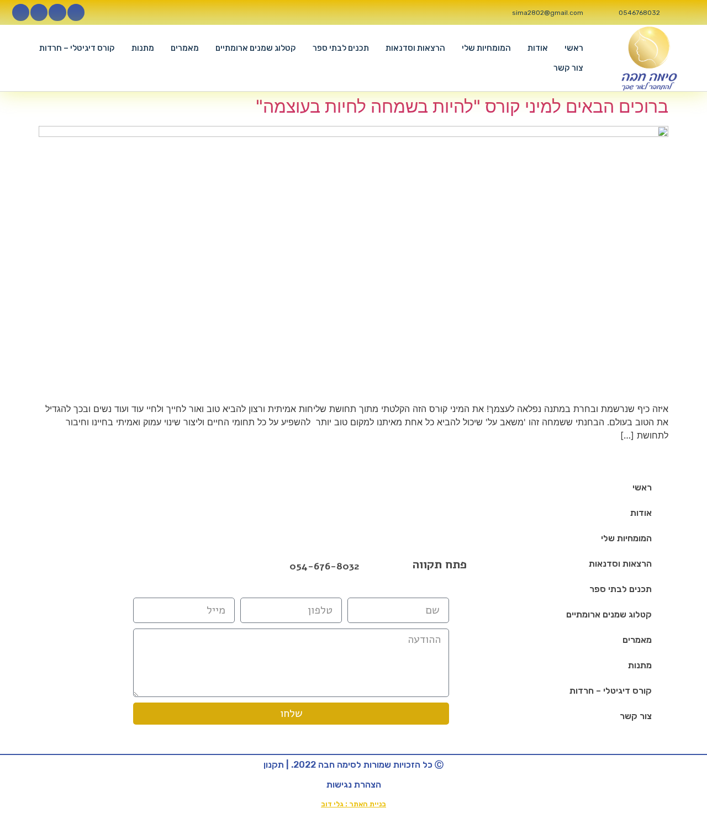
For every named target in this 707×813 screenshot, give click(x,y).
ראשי (573, 48)
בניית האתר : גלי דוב (353, 804)
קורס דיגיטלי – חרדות (77, 48)
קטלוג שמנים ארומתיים (255, 48)
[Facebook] (169, 566)
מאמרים (185, 48)
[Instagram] (57, 12)
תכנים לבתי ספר (341, 48)
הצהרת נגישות (353, 784)
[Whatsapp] (20, 12)
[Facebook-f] (76, 12)
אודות (537, 48)
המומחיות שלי (486, 48)
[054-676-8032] (278, 567)
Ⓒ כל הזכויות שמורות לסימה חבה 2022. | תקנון (353, 764)
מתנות (142, 48)
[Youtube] (39, 12)
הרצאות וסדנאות (415, 48)
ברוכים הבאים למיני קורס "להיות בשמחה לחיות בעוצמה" (462, 106)
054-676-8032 (324, 566)
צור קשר (568, 68)
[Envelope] (198, 566)
